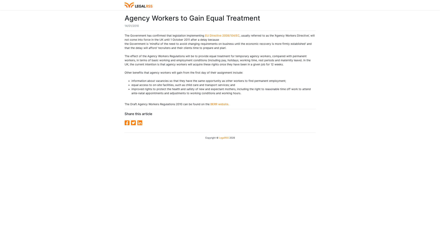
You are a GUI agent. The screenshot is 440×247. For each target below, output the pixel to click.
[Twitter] (134, 123)
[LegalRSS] (138, 5)
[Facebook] (128, 123)
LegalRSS (224, 138)
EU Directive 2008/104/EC (222, 35)
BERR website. (219, 104)
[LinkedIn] (139, 123)
